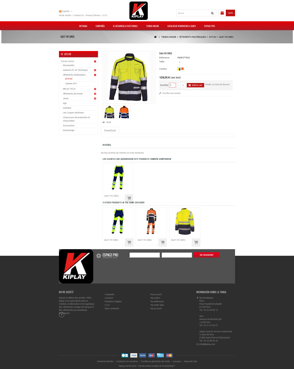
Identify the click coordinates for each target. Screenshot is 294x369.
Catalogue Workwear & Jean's (181, 26)
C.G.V (107, 305)
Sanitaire (67, 108)
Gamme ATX (71, 83)
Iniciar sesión (65, 15)
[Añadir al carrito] (129, 198)
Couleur (163, 69)
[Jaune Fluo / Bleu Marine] (179, 69)
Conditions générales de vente (155, 361)
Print (108, 122)
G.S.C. (105, 15)
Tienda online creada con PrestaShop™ (156, 366)
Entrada (83, 26)
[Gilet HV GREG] (109, 112)
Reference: (164, 57)
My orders (155, 298)
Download (110, 130)
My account (156, 294)
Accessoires (69, 125)
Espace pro (209, 26)
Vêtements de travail (73, 93)
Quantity (164, 85)
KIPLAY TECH (69, 89)
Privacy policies (93, 15)
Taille (162, 61)
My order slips (157, 305)
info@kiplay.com (207, 344)
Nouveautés (68, 65)
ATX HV (68, 79)
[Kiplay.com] (138, 11)
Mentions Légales (113, 301)
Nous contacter (112, 308)
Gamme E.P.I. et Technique (75, 70)
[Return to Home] (155, 37)
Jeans (66, 98)
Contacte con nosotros (127, 361)
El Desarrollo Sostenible (125, 26)
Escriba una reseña (171, 93)
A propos (177, 361)
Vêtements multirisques (74, 75)
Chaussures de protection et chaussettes (76, 119)
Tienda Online (152, 26)
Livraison (109, 298)
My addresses (157, 301)
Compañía (100, 26)
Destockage (68, 130)
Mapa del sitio (190, 361)
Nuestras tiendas (105, 361)
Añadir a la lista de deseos (217, 84)
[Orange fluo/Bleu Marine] (182, 69)
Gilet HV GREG (111, 196)
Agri (65, 103)
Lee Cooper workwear (73, 112)
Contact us (78, 15)
